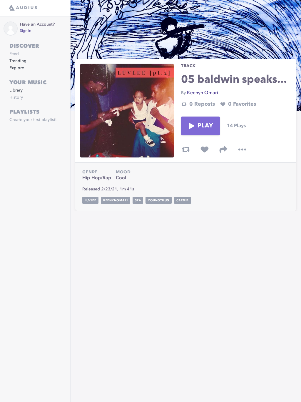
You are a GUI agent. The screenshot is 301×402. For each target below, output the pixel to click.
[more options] (242, 149)
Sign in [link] (25, 31)
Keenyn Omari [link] (202, 93)
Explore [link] (16, 68)
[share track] (223, 149)
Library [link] (16, 90)
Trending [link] (17, 61)
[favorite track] (204, 149)
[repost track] (185, 149)
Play (205, 126)
